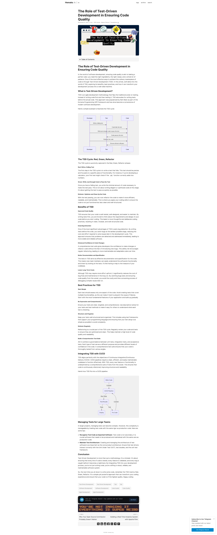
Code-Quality (115, 488)
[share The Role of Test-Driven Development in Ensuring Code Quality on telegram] (115, 524)
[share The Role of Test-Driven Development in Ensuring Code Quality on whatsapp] (112, 524)
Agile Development (84, 492)
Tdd (115, 484)
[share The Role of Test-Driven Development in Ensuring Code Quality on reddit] (105, 524)
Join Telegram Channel (202, 529)
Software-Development (85, 488)
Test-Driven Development (86, 484)
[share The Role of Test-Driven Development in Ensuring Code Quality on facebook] (108, 524)
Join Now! (133, 499)
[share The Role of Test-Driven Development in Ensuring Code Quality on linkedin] (101, 524)
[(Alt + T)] (75, 2)
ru (78, 2)
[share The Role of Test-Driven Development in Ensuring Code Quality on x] (98, 524)
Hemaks (69, 2)
